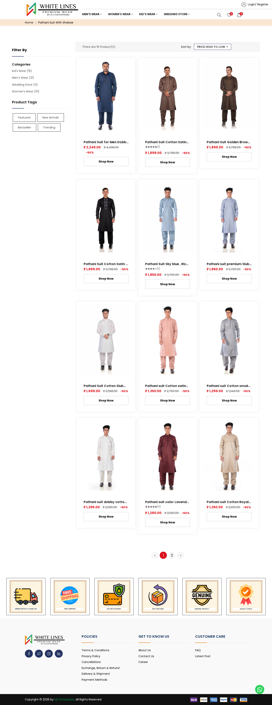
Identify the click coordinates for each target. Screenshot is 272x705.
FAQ (198, 650)
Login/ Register (257, 4)
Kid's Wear (147, 14)
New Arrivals (50, 117)
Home (29, 22)
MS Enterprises (64, 699)
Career (143, 662)
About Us (144, 650)
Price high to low (211, 47)
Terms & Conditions (95, 650)
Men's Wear (91, 14)
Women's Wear (119, 14)
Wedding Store (176, 14)
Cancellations (91, 662)
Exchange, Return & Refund (100, 668)
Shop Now (106, 162)
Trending (49, 127)
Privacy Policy (91, 656)
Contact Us (146, 656)
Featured (24, 117)
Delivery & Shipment (96, 674)
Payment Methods (94, 680)
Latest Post (202, 656)
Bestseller (24, 127)
